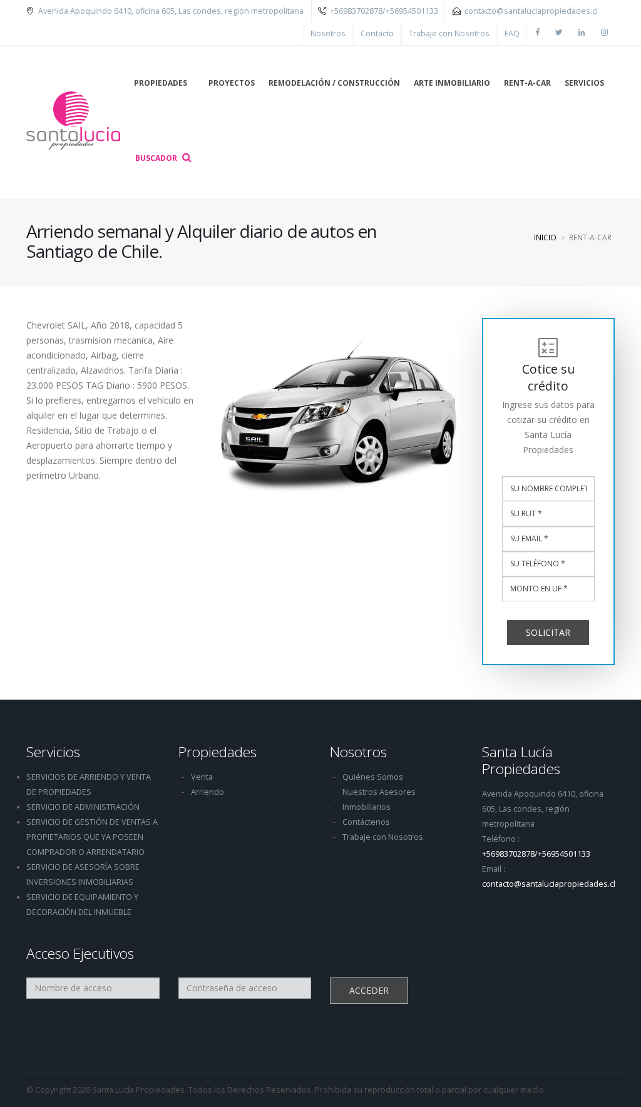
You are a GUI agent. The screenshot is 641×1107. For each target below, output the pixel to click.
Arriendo (207, 792)
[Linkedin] (581, 34)
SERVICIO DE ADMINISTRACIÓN (83, 807)
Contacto (377, 33)
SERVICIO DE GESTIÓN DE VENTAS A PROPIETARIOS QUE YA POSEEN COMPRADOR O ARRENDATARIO (92, 837)
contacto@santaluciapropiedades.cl (531, 11)
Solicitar (548, 632)
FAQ (512, 33)
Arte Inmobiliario (452, 83)
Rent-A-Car (527, 83)
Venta (202, 777)
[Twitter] (559, 34)
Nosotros (328, 33)
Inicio (545, 237)
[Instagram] (604, 34)
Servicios (584, 83)
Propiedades (160, 83)
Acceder (369, 990)
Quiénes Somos (372, 777)
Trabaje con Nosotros (449, 33)
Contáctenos (366, 822)
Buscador (157, 158)
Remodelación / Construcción (334, 83)
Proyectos (231, 83)
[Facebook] (537, 34)
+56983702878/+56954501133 (384, 11)
